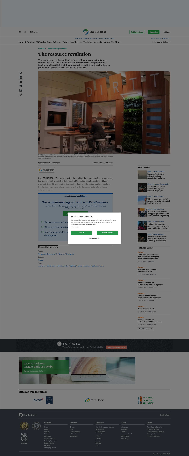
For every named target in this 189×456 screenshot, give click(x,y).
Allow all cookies (107, 232)
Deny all (81, 232)
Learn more (74, 227)
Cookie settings (94, 238)
